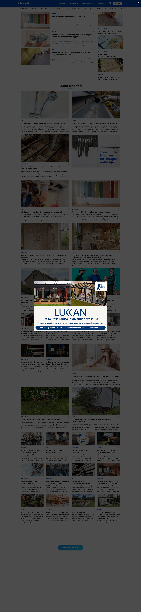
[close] (138, 2)
